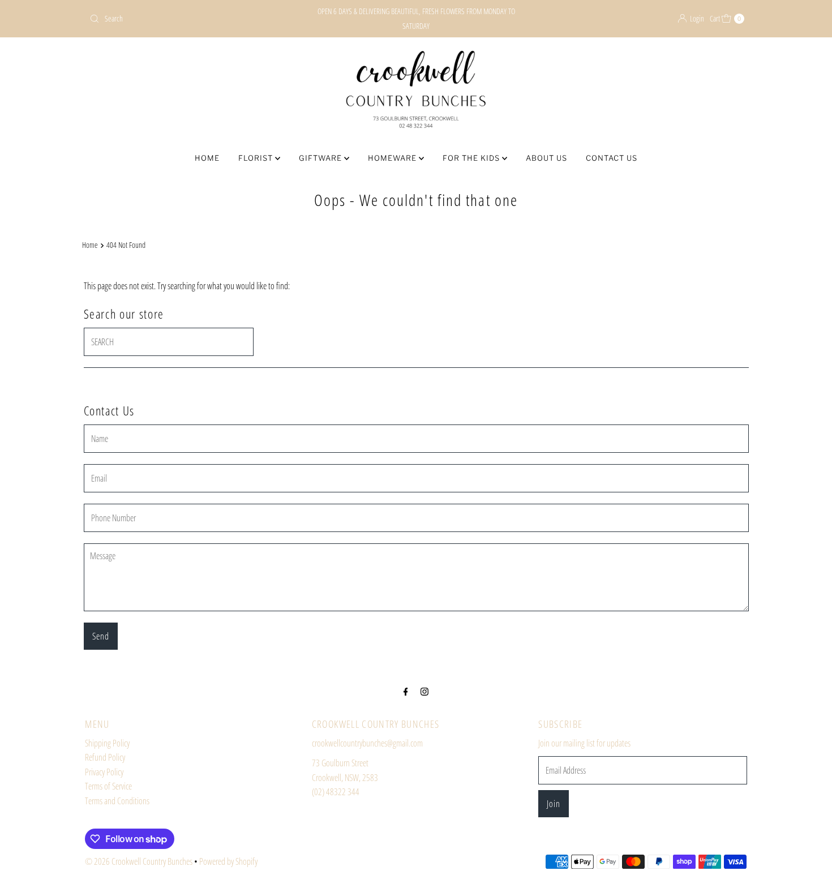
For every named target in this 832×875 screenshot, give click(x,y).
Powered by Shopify (228, 861)
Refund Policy (105, 757)
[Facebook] (406, 691)
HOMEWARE (393, 157)
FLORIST (256, 157)
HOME (207, 157)
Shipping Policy (107, 743)
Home (90, 244)
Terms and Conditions (117, 801)
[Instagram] (424, 691)
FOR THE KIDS (472, 157)
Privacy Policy (104, 772)
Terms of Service (108, 786)
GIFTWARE (321, 157)
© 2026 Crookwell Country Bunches (138, 861)
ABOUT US (546, 157)
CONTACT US (611, 157)
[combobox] (192, 18)
